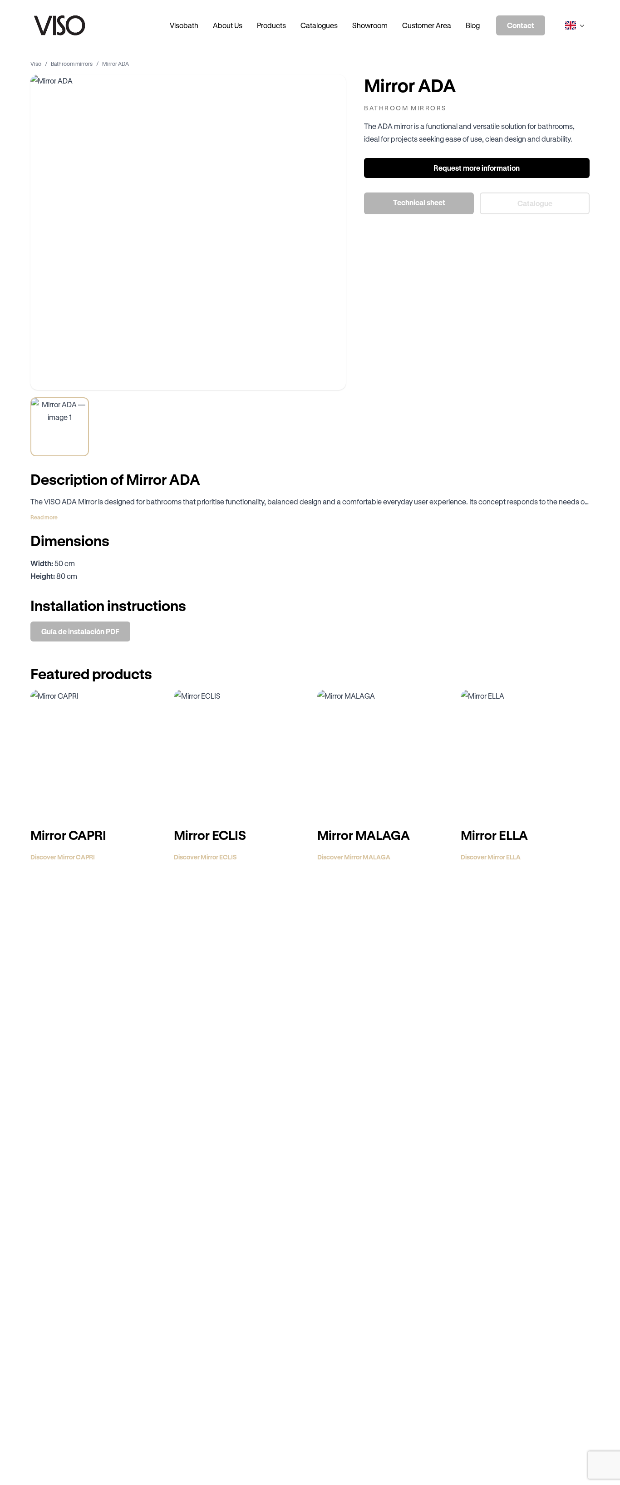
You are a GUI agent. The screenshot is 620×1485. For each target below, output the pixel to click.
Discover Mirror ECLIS (205, 857)
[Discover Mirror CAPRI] (94, 754)
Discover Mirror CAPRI (62, 857)
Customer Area (426, 25)
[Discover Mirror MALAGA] (381, 754)
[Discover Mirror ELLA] (525, 754)
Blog (473, 25)
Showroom (370, 25)
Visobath (184, 25)
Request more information (477, 167)
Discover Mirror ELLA (491, 857)
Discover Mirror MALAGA (353, 857)
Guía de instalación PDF (80, 631)
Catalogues (319, 25)
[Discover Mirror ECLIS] (238, 754)
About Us (227, 25)
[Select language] (575, 25)
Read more (44, 517)
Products (271, 25)
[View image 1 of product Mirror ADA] (59, 426)
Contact (520, 25)
